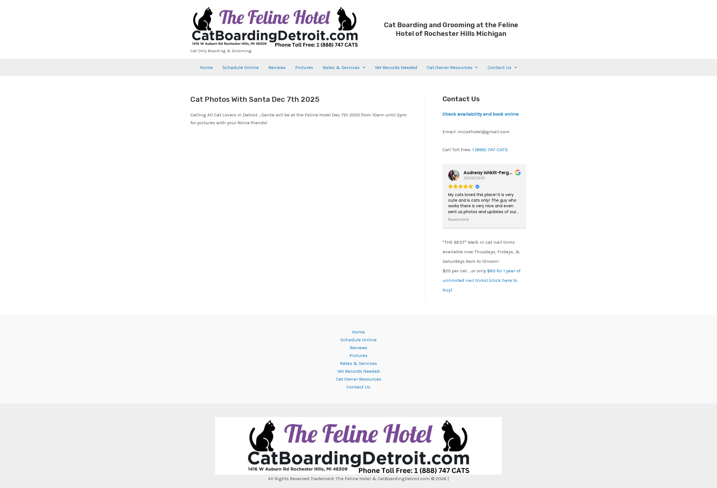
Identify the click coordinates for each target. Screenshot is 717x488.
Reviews (277, 67)
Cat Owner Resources (449, 67)
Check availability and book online (481, 114)
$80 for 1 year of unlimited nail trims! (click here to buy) (481, 280)
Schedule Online (240, 67)
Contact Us (499, 67)
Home (206, 67)
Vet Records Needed (396, 67)
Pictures (304, 67)
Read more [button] (458, 219)
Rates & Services (341, 67)
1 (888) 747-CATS (490, 149)
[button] (362, 67)
